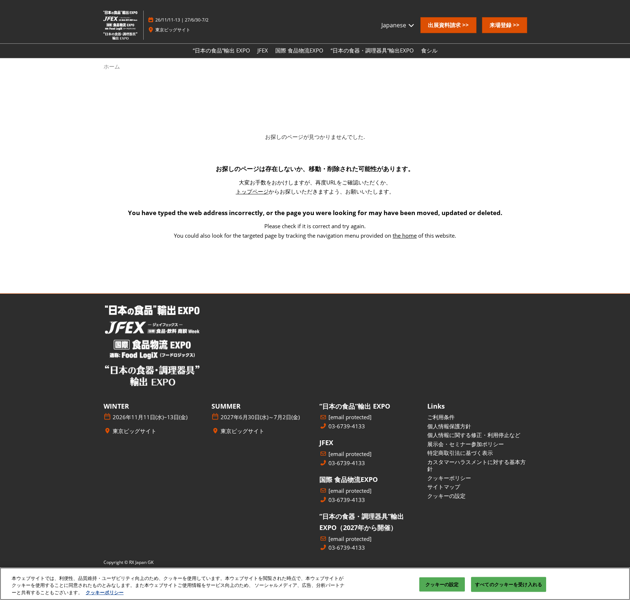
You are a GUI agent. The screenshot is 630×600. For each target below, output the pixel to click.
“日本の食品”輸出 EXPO (221, 50)
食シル (429, 50)
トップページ (252, 191)
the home (405, 235)
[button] (448, 25)
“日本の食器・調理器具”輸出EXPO (372, 50)
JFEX (262, 50)
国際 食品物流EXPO (299, 50)
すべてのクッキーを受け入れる (508, 584)
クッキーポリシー (105, 592)
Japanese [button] (394, 25)
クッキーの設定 (442, 584)
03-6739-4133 (346, 426)
